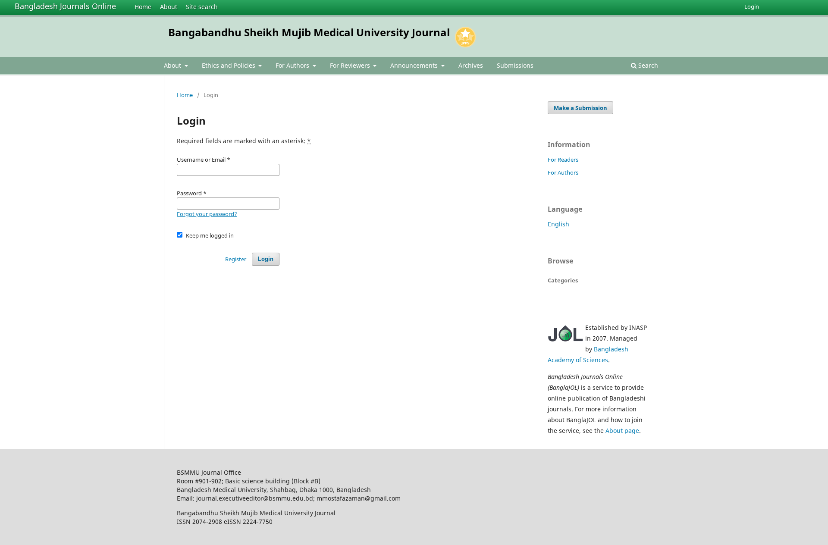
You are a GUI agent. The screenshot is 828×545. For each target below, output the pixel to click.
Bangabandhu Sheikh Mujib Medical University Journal (309, 32)
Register (235, 259)
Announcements (414, 65)
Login (751, 6)
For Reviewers (351, 65)
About (168, 7)
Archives (470, 65)
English (558, 224)
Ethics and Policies (229, 65)
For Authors (293, 65)
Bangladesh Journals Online (65, 6)
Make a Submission (580, 108)
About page (622, 430)
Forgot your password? (207, 214)
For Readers (563, 159)
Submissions (515, 65)
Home (143, 7)
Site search (202, 7)
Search (647, 65)
